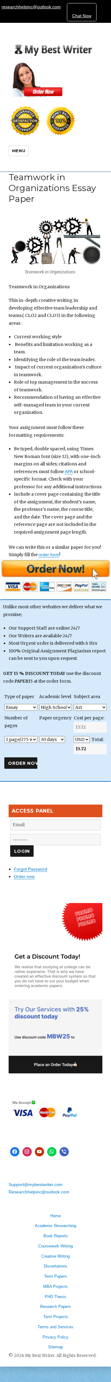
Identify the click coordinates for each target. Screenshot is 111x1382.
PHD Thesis (55, 1296)
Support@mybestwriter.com (36, 1184)
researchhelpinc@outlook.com (31, 6)
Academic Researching (55, 1225)
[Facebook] (15, 1152)
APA (69, 471)
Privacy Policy (55, 1337)
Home (55, 1215)
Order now (24, 876)
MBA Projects (55, 1286)
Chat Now (81, 15)
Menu (18, 150)
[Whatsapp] (52, 1152)
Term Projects (55, 1316)
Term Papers (55, 1276)
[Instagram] (27, 1152)
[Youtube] (39, 1152)
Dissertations (55, 1266)
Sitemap (55, 1347)
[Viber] (64, 1152)
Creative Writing (55, 1256)
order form (49, 554)
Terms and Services (55, 1327)
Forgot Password (30, 869)
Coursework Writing (55, 1246)
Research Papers (55, 1306)
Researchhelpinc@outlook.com (39, 1191)
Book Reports (55, 1236)
